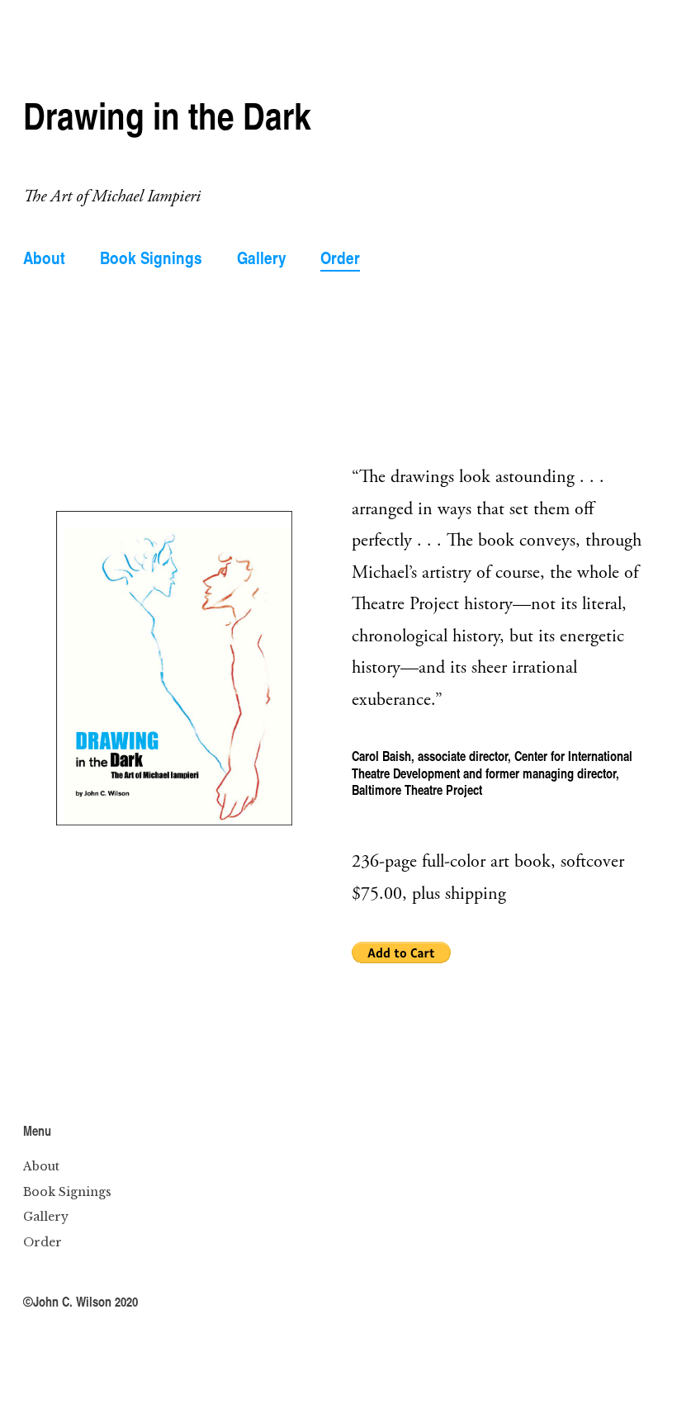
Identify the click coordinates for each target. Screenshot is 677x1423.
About (44, 257)
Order (340, 257)
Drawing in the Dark (167, 114)
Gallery (261, 257)
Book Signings (151, 257)
